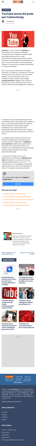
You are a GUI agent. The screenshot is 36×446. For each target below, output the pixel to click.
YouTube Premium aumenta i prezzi (14, 194)
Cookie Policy (5, 435)
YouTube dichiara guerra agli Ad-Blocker (16, 205)
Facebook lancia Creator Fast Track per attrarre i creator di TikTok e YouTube (9, 281)
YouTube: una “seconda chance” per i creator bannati (26, 325)
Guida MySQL (27, 379)
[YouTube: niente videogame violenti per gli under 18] (26, 293)
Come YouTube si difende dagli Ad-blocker (17, 196)
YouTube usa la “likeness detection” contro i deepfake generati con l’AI (9, 326)
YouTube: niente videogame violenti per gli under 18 (26, 302)
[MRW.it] (18, 2)
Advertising (6, 10)
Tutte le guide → (18, 382)
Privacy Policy (5, 432)
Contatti (4, 419)
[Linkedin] (7, 26)
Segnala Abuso (6, 437)
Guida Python (9, 380)
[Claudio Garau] (3, 21)
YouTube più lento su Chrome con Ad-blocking (18, 199)
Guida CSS (27, 376)
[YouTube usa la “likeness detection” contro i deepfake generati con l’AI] (9, 316)
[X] (3, 26)
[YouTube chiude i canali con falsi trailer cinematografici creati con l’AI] (9, 293)
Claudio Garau (10, 21)
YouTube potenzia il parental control (14, 202)
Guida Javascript (9, 379)
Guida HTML (19, 376)
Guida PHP (19, 379)
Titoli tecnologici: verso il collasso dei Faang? (9, 253)
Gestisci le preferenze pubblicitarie (11, 401)
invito (27, 162)
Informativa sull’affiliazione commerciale (13, 440)
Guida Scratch (27, 380)
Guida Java (18, 380)
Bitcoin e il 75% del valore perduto (27, 253)
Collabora (4, 414)
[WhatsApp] (11, 26)
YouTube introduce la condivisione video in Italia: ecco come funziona (26, 280)
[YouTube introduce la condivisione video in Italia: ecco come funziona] (26, 270)
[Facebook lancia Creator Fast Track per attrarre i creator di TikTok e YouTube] (9, 270)
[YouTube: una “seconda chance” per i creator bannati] (26, 316)
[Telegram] (15, 26)
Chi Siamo (4, 412)
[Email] (18, 26)
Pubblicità (4, 417)
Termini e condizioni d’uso (9, 430)
